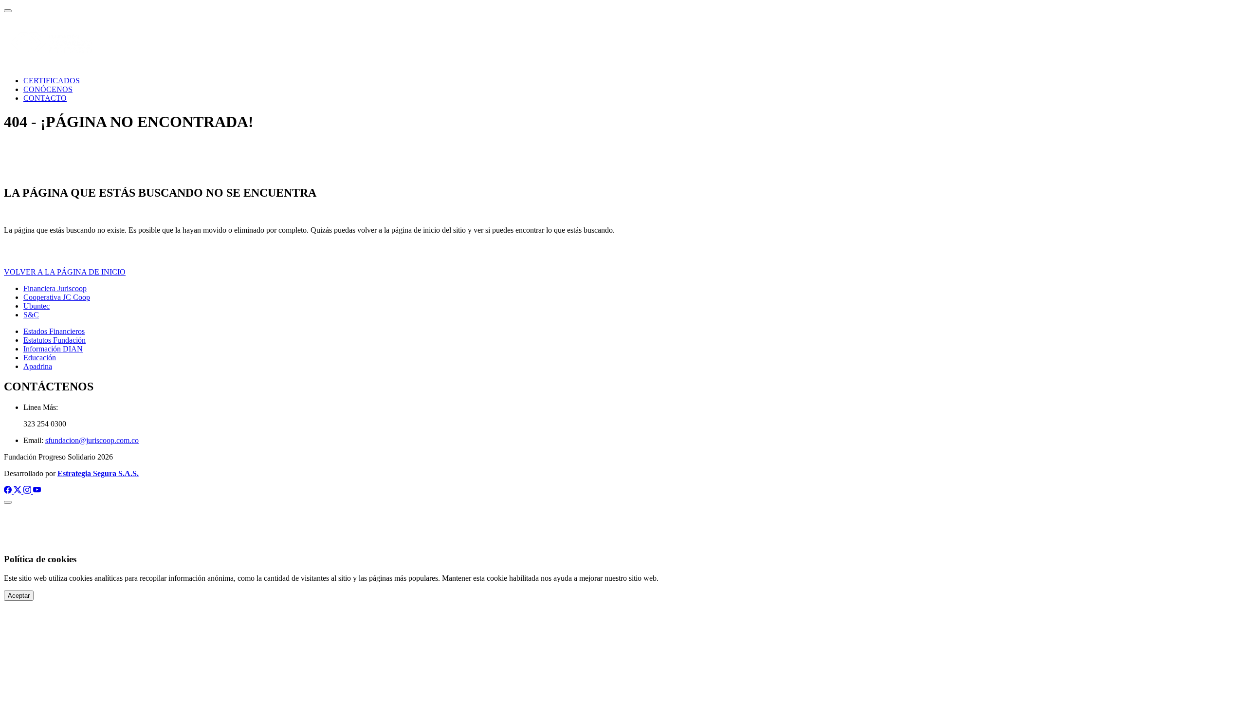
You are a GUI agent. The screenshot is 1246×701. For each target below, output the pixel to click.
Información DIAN (53, 349)
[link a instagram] (28, 491)
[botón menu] (8, 10)
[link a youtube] (37, 491)
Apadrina (37, 366)
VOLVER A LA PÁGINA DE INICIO (65, 272)
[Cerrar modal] (8, 502)
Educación (39, 357)
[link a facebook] (9, 491)
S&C (31, 315)
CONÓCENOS (48, 89)
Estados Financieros (54, 331)
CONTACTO (45, 98)
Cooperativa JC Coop (56, 297)
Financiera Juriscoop (55, 288)
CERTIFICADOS (51, 80)
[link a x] (18, 491)
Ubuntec (36, 306)
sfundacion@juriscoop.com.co (92, 440)
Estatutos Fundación (54, 340)
